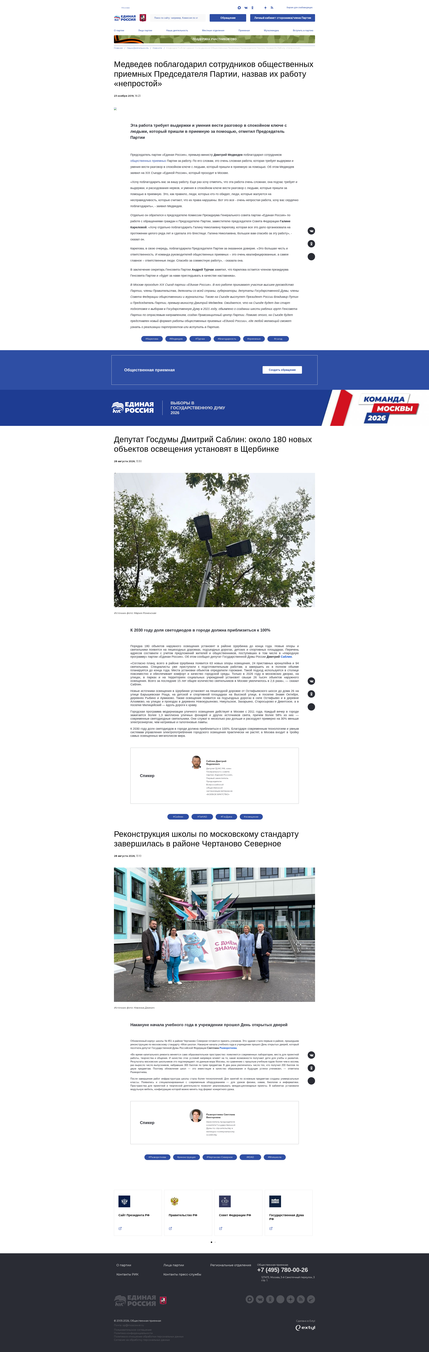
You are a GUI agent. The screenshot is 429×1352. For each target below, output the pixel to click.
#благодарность (227, 338)
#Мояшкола (275, 1157)
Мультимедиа (271, 30)
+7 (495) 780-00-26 (282, 1269)
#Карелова (152, 338)
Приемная (244, 30)
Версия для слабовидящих (299, 7)
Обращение (228, 17)
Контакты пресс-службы (182, 1274)
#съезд (278, 338)
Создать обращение (282, 369)
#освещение (251, 816)
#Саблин (178, 816)
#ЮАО (250, 1157)
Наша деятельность (177, 30)
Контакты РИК (127, 1274)
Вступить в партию (303, 30)
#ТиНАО (202, 816)
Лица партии (145, 30)
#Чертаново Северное (220, 1157)
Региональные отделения (230, 1265)
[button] (211, 1242)
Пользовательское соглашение (133, 1329)
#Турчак (200, 338)
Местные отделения (213, 30)
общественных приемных (148, 160)
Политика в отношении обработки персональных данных (148, 1336)
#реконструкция (186, 1157)
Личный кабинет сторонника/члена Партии (282, 17)
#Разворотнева (157, 1157)
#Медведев (176, 338)
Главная (118, 48)
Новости (157, 48)
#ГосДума (226, 816)
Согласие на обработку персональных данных (142, 1340)
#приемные (254, 338)
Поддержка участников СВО (214, 39)
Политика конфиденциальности (133, 1333)
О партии (119, 30)
